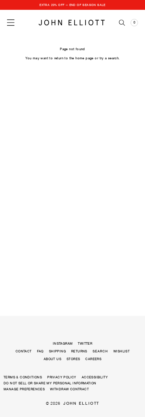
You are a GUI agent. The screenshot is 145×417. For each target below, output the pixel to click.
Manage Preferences (24, 389)
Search (100, 351)
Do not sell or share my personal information (50, 383)
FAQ (40, 351)
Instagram (63, 343)
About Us (52, 359)
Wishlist (121, 351)
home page (84, 58)
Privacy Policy (61, 377)
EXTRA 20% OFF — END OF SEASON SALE (72, 5)
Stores (73, 359)
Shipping (57, 351)
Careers (93, 359)
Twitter (85, 343)
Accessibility (95, 377)
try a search (109, 58)
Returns (79, 351)
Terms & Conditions (23, 377)
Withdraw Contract (69, 389)
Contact (23, 351)
